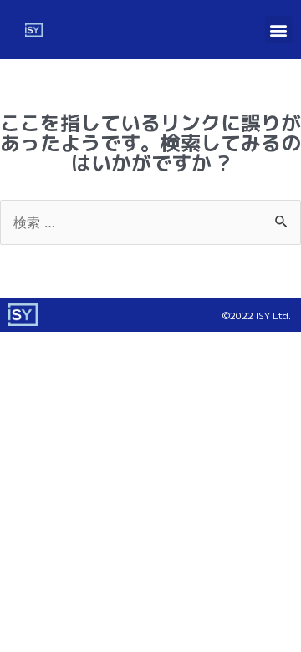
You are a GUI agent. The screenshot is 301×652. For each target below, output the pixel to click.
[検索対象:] (150, 221)
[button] (279, 29)
